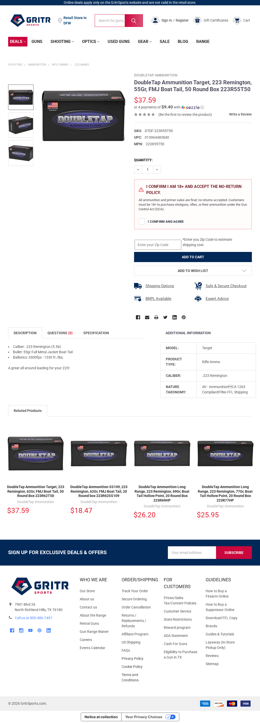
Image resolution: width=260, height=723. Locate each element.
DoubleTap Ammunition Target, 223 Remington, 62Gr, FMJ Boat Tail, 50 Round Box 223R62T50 (35, 491)
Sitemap (212, 664)
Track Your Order (135, 591)
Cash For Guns (175, 644)
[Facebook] (138, 317)
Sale (165, 41)
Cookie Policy (138, 666)
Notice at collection (101, 717)
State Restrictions (178, 619)
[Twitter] (165, 317)
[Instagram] (21, 630)
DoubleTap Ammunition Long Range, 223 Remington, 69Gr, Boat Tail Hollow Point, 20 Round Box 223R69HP (162, 493)
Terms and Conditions (138, 677)
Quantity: (143, 160)
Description (25, 333)
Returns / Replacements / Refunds (134, 620)
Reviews (212, 656)
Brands (211, 626)
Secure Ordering (134, 599)
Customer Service (177, 611)
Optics (89, 41)
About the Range (93, 615)
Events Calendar (92, 648)
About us (87, 599)
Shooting (61, 41)
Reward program (177, 627)
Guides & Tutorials (220, 634)
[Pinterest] (184, 317)
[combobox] (119, 20)
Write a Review (240, 114)
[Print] (156, 317)
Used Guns (119, 41)
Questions (60, 333)
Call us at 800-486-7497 (33, 618)
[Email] (147, 317)
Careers (86, 640)
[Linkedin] (174, 317)
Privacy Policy (138, 658)
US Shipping (131, 642)
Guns (36, 41)
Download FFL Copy (221, 618)
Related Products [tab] (28, 411)
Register (182, 20)
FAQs (126, 650)
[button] (169, 107)
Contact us (88, 607)
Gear (143, 41)
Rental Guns (89, 623)
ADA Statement (176, 636)
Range (202, 41)
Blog (183, 41)
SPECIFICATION (96, 333)
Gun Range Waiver (94, 632)
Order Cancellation (136, 607)
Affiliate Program (135, 634)
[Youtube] (30, 630)
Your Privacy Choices (143, 717)
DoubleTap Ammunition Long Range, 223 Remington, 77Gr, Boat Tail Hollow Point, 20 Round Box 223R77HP (225, 493)
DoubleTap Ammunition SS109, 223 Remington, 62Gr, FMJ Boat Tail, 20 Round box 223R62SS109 (98, 491)
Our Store (87, 591)
